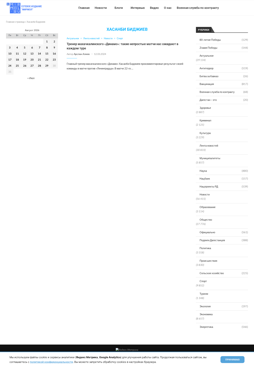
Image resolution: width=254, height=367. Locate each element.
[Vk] (234, 7)
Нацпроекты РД (224, 186)
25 (17, 65)
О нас (168, 7)
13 (32, 53)
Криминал (205, 120)
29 (46, 65)
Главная (84, 7)
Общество (206, 219)
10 (9, 53)
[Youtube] (230, 7)
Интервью (138, 7)
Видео (154, 7)
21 (39, 59)
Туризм (204, 293)
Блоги (119, 7)
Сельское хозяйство (224, 273)
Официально (224, 232)
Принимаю (232, 359)
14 (39, 53)
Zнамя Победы (224, 47)
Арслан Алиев (82, 53)
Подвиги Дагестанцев (224, 240)
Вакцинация (224, 83)
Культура (205, 132)
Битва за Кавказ (224, 76)
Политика (205, 248)
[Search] (246, 7)
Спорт (203, 281)
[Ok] (241, 7)
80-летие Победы (224, 39)
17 (9, 59)
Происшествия (208, 260)
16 (54, 53)
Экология (224, 306)
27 (32, 65)
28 (39, 65)
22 (46, 59)
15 (46, 53)
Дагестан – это (224, 99)
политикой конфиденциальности (51, 362)
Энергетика (224, 326)
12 (24, 53)
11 (17, 53)
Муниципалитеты (210, 158)
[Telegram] (237, 7)
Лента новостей (209, 145)
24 (9, 65)
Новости (101, 7)
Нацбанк (224, 178)
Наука (224, 170)
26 (24, 65)
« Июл (31, 78)
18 (17, 59)
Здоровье (205, 107)
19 (24, 59)
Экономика (206, 314)
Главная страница (15, 21)
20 (32, 59)
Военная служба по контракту (198, 7)
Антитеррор (224, 68)
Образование (207, 207)
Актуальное (207, 55)
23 (54, 59)
